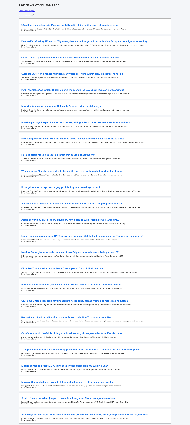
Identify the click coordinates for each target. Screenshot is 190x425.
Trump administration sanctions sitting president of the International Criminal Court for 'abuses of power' (81, 349)
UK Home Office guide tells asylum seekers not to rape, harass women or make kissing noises (74, 300)
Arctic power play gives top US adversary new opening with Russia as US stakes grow (70, 219)
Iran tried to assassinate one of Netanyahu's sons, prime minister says (61, 106)
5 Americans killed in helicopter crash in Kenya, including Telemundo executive (66, 317)
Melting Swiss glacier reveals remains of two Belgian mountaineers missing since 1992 (70, 252)
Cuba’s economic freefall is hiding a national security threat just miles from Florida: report (72, 333)
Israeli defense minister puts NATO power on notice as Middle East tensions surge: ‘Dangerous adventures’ (82, 236)
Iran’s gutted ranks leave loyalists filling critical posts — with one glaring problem (67, 382)
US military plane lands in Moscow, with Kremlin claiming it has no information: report (70, 25)
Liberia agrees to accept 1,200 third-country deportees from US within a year (64, 365)
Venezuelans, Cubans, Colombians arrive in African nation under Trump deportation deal (71, 203)
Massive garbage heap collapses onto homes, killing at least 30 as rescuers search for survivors (75, 122)
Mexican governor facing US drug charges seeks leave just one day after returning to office (72, 138)
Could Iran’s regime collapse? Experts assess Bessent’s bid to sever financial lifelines (70, 57)
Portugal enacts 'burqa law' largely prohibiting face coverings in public (61, 187)
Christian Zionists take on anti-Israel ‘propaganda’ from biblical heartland (62, 268)
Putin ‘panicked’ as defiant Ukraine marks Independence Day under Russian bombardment (72, 90)
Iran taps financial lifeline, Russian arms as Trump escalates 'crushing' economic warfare (71, 284)
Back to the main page (27, 11)
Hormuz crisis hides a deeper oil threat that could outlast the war (58, 155)
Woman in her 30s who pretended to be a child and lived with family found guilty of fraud (72, 171)
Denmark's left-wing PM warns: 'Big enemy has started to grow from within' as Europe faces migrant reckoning (84, 41)
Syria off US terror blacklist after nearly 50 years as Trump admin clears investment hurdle (72, 73)
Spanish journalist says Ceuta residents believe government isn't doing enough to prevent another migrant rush (84, 414)
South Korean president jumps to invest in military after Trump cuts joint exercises (68, 398)
